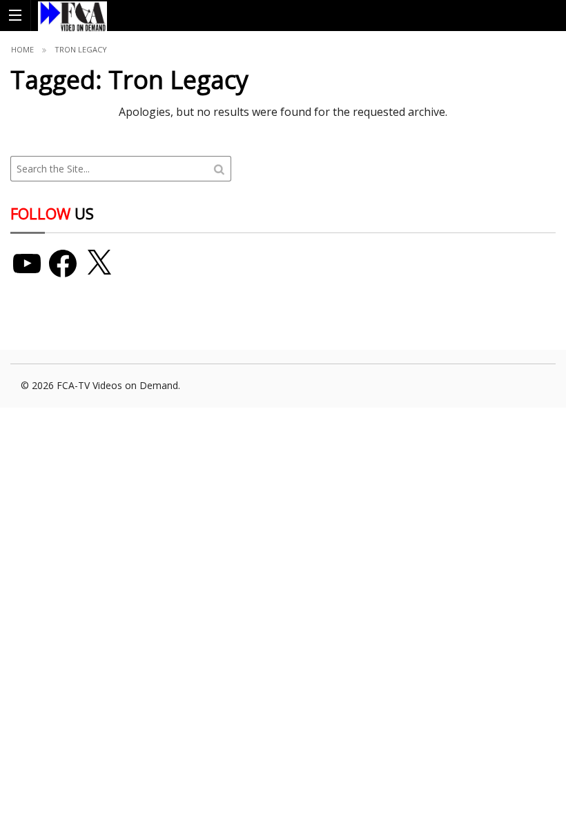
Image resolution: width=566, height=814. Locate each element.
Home (22, 49)
